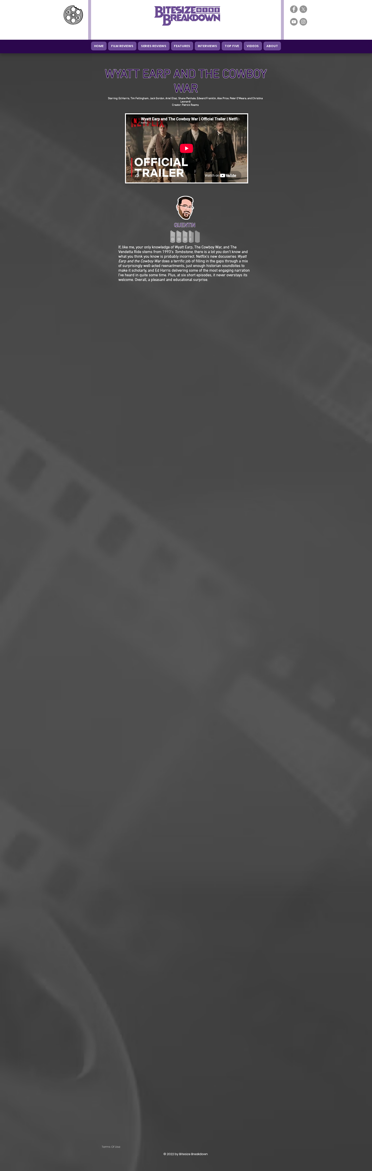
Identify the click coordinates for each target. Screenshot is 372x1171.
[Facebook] (294, 9)
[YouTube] (294, 22)
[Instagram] (303, 22)
